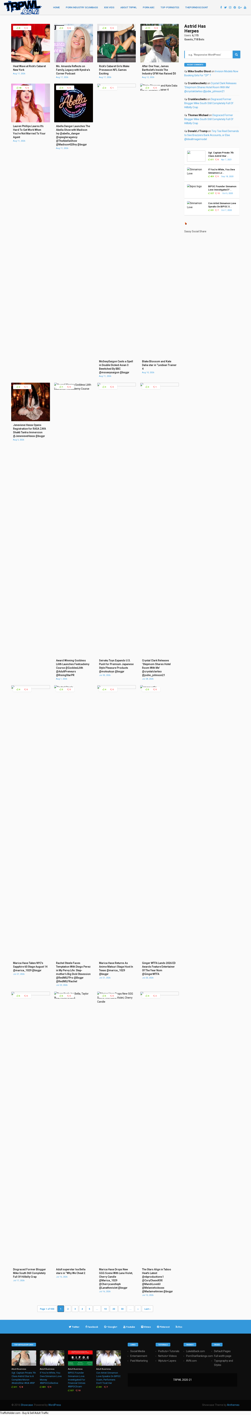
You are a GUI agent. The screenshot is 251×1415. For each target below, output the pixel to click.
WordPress (54, 1404)
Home (56, 7)
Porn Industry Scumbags (82, 7)
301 (212, 210)
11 (148, 28)
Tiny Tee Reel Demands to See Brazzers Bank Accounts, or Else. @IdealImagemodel (211, 135)
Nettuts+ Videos (167, 1355)
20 (113, 1309)
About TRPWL (128, 7)
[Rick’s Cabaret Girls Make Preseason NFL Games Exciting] (116, 61)
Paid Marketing (139, 1360)
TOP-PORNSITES (170, 7)
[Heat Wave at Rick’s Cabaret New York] (30, 61)
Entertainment (138, 1355)
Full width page (222, 1355)
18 (19, 88)
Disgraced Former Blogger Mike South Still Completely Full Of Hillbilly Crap (208, 103)
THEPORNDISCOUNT (196, 7)
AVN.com (191, 1360)
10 (105, 1309)
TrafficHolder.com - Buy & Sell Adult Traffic (24, 1413)
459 (212, 176)
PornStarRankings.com (199, 1355)
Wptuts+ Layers (167, 1360)
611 (212, 159)
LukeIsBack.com (195, 1351)
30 (122, 1309)
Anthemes (233, 1404)
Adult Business (19, 1369)
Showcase (27, 1404)
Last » (147, 1309)
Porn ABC (149, 7)
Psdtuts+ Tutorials (168, 1351)
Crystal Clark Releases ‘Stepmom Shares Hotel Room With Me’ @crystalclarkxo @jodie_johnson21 (210, 87)
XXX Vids (109, 7)
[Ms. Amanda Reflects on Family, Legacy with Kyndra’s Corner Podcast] (73, 61)
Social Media (137, 1351)
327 (212, 193)
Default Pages (222, 1351)
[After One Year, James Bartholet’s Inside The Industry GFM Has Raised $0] (159, 61)
